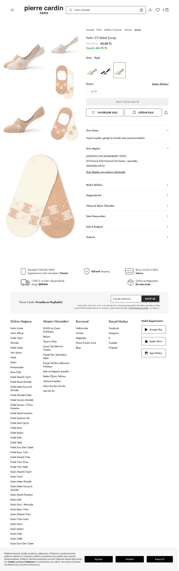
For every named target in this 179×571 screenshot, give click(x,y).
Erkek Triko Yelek (19, 467)
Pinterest (113, 347)
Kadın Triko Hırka (19, 519)
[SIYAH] (106, 70)
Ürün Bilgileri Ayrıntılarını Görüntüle (105, 172)
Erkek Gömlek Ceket (20, 395)
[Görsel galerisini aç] (24, 51)
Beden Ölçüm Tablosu (54, 376)
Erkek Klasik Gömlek (20, 382)
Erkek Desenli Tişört (20, 377)
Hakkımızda (82, 328)
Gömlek (14, 343)
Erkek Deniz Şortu (19, 423)
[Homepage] (44, 10)
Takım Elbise (16, 333)
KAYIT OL (150, 298)
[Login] (150, 9)
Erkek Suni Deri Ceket (21, 447)
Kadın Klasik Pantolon (21, 494)
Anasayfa (90, 29)
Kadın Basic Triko (19, 509)
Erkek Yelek (16, 442)
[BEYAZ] (92, 70)
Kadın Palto (16, 533)
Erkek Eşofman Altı (20, 418)
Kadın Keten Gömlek (20, 481)
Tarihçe (79, 333)
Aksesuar (128, 29)
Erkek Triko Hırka (19, 462)
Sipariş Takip (50, 341)
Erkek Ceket (16, 347)
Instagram (114, 333)
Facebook (114, 328)
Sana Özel (15, 372)
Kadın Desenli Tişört (20, 471)
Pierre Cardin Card (86, 343)
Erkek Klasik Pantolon (21, 413)
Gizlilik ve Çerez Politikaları (51, 329)
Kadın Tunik (16, 476)
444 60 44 (48, 391)
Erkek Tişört (16, 338)
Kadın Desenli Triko (20, 514)
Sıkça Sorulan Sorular (54, 386)
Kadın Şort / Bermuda (21, 504)
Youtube (113, 343)
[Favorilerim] (158, 10)
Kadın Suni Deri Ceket (21, 543)
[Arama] (71, 10)
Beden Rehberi (160, 84)
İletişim (46, 336)
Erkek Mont (16, 428)
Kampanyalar (17, 367)
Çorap (138, 29)
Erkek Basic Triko (19, 452)
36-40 (94, 91)
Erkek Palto (16, 437)
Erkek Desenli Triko (20, 457)
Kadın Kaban (17, 529)
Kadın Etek (15, 499)
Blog (78, 347)
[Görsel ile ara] (141, 9)
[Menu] (12, 9)
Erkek (13, 357)
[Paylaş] (166, 112)
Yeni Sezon (16, 352)
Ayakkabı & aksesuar (113, 29)
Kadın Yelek (16, 538)
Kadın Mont (16, 524)
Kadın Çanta (16, 328)
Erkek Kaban (16, 432)
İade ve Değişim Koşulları (56, 371)
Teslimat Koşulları (52, 381)
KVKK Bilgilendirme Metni (138, 308)
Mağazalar (81, 338)
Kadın (99, 29)
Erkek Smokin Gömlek (21, 400)
